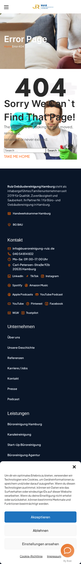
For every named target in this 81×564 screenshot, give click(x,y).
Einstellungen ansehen (40, 544)
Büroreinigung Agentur (23, 455)
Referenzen (15, 358)
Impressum (54, 556)
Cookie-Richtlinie (31, 556)
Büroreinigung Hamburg (24, 424)
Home (8, 46)
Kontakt (13, 378)
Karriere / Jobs (17, 368)
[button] (74, 467)
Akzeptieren (40, 517)
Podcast (13, 399)
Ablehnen (40, 530)
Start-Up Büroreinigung (24, 444)
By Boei (67, 560)
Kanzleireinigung (19, 434)
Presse (12, 389)
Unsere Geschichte (21, 347)
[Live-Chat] (67, 550)
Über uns (13, 337)
